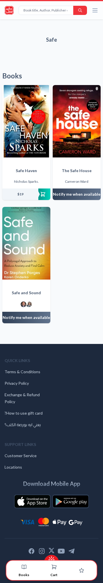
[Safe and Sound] (26, 243)
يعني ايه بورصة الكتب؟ (23, 424)
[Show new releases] (51, 557)
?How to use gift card (24, 413)
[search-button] (80, 10)
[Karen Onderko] (29, 304)
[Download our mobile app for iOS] (32, 501)
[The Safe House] (77, 121)
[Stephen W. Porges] (23, 304)
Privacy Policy (17, 383)
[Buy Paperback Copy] (26, 194)
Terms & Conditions (22, 371)
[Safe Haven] (26, 121)
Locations (13, 467)
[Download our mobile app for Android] (70, 501)
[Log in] (81, 570)
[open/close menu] (95, 10)
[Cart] (54, 566)
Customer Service (21, 455)
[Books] (24, 566)
